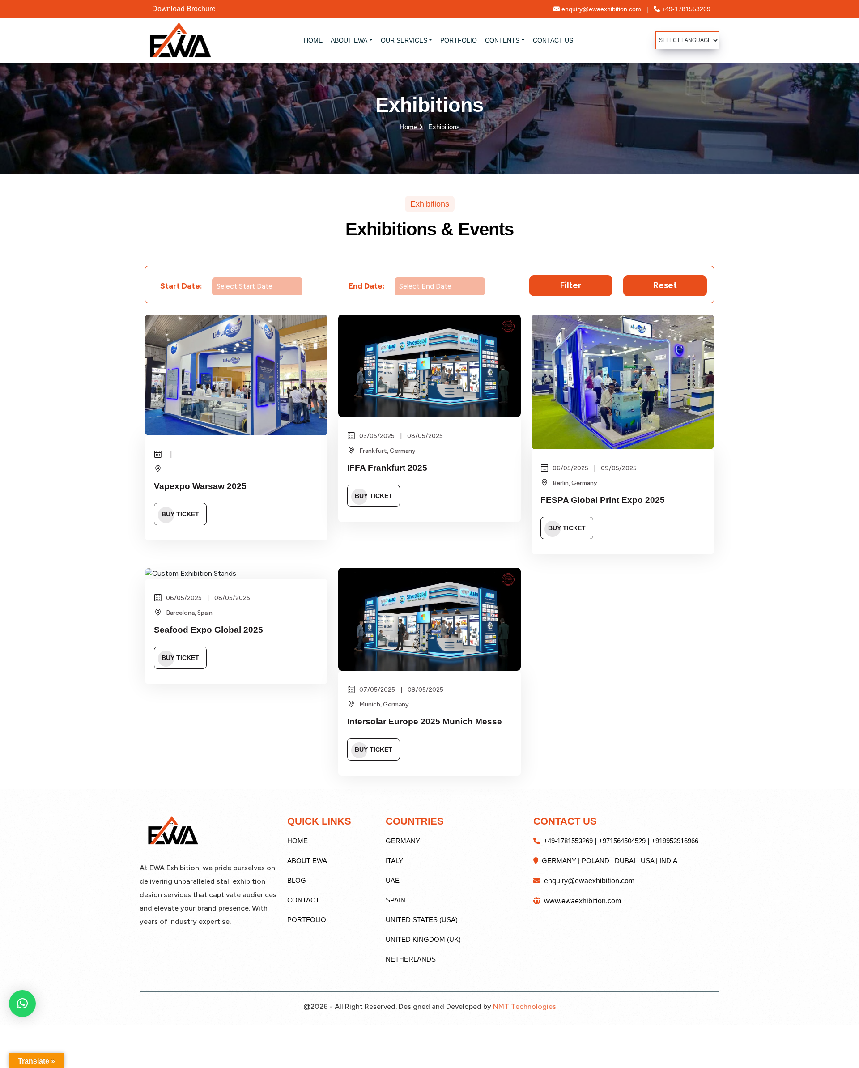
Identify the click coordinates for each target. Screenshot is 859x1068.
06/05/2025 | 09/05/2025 (594, 468)
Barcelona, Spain (189, 613)
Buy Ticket (180, 514)
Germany (403, 841)
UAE (393, 880)
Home (430, 127)
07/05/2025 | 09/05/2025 (400, 690)
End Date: (367, 286)
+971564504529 (622, 841)
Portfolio (306, 919)
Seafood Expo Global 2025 (208, 629)
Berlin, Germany (574, 483)
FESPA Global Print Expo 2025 (602, 500)
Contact (303, 900)
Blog (296, 880)
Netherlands (411, 959)
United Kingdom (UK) (423, 939)
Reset (665, 285)
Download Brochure (184, 9)
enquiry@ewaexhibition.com (604, 9)
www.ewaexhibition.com (580, 901)
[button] (22, 1003)
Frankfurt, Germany (387, 451)
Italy (394, 860)
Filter (571, 285)
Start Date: (181, 286)
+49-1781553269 (685, 9)
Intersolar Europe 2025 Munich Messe (424, 721)
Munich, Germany (383, 704)
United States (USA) (422, 919)
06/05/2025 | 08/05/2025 (207, 598)
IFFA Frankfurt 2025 (387, 467)
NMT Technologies (524, 1006)
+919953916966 (674, 841)
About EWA (307, 860)
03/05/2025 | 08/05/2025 (400, 436)
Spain (395, 900)
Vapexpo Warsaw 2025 (200, 486)
